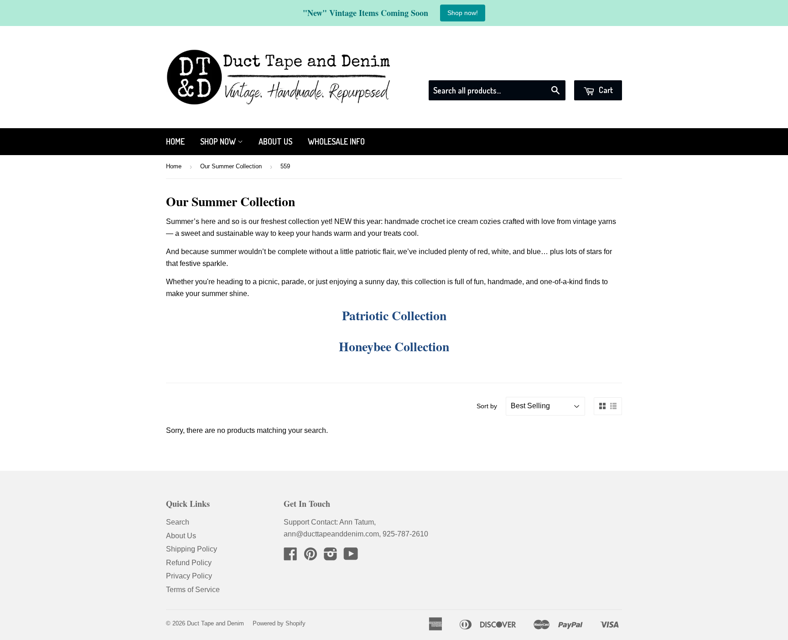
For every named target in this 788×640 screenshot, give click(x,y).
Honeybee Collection (394, 346)
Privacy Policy (189, 576)
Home (175, 141)
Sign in (539, 68)
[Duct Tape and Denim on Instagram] (330, 557)
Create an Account (593, 68)
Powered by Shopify (279, 623)
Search (177, 522)
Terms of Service (193, 589)
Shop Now (219, 141)
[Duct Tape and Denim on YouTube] (351, 557)
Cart (605, 90)
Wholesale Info (336, 141)
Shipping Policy (191, 549)
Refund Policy (189, 563)
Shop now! (462, 12)
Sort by (487, 406)
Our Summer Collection (231, 166)
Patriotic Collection (394, 315)
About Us (275, 141)
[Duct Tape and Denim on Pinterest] (310, 557)
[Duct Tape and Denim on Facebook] (290, 557)
